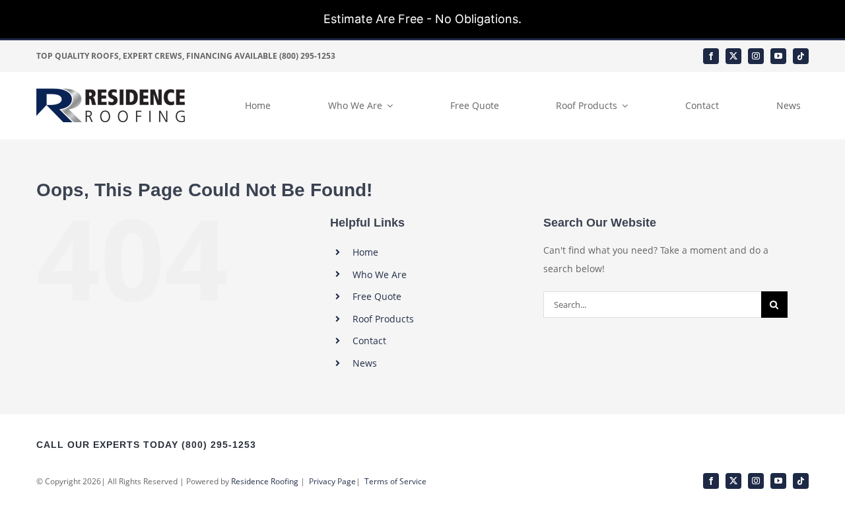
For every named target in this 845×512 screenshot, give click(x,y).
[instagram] (756, 56)
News (365, 363)
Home (365, 252)
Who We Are (380, 274)
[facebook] (711, 56)
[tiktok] (801, 56)
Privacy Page (332, 481)
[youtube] (778, 56)
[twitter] (733, 56)
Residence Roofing (264, 481)
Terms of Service (395, 481)
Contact (369, 340)
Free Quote (377, 296)
